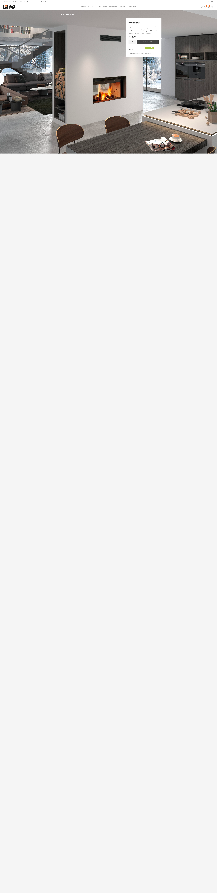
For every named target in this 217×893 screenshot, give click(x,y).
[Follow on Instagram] (212, 1)
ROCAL (149, 53)
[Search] (212, 6)
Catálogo (113, 7)
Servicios (103, 7)
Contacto (131, 7)
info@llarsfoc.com (33, 1)
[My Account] (202, 6)
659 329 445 (43, 1)
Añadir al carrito (147, 42)
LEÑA (61, 14)
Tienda (122, 7)
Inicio (83, 7)
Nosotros (92, 7)
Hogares (66, 14)
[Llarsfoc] (9, 7)
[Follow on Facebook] (208, 1)
